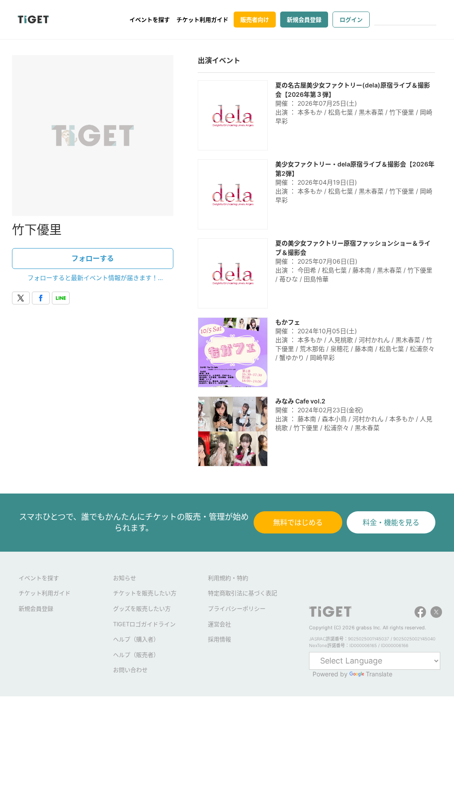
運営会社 (219, 624)
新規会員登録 (304, 19)
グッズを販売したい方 (142, 608)
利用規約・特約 (228, 577)
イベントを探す (149, 19)
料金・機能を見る (391, 522)
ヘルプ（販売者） (136, 654)
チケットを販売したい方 (144, 592)
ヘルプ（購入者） (136, 639)
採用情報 (219, 639)
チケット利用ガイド (202, 19)
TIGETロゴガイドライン (144, 624)
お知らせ (124, 577)
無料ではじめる (298, 522)
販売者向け (254, 19)
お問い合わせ (130, 669)
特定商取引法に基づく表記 (242, 592)
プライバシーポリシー (237, 608)
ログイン (351, 19)
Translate (379, 674)
